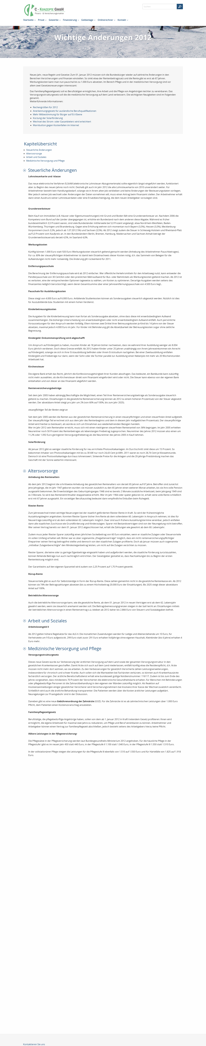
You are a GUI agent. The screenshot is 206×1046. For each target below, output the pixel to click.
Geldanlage (87, 19)
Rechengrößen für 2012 (45, 107)
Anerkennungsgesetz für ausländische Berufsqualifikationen (64, 110)
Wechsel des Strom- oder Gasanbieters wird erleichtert (62, 121)
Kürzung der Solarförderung (48, 118)
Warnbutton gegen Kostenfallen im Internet (56, 125)
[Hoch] (25, 170)
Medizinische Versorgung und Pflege (45, 160)
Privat (41, 19)
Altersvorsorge (34, 153)
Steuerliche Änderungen (39, 149)
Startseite (28, 19)
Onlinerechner (105, 19)
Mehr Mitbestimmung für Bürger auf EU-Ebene (57, 114)
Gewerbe (53, 19)
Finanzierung (70, 19)
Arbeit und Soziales (36, 157)
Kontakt (122, 19)
